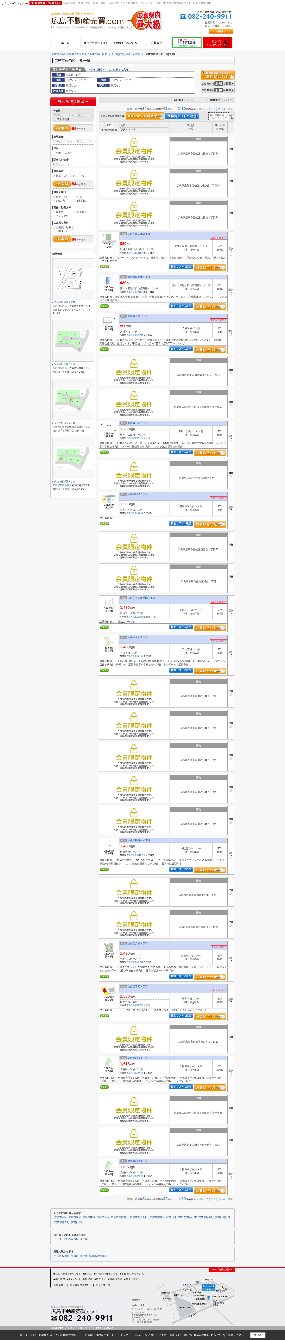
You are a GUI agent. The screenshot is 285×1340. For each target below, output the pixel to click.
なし (84, 175)
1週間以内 (82, 200)
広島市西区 (103, 1217)
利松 (141, 513)
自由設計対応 (65, 227)
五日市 (58, 1239)
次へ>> (222, 109)
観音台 (142, 855)
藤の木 (142, 253)
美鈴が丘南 (144, 616)
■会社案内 (59, 1279)
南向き (61, 231)
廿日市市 (178, 1217)
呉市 (168, 1217)
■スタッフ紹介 (132, 1279)
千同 (141, 656)
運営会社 (58, 1285)
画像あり (61, 212)
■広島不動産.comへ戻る (67, 1273)
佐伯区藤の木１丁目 (139, 277)
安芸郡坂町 (77, 1222)
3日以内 (60, 200)
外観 (109, 125)
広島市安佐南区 (120, 1217)
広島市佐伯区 (132, 253)
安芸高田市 (190, 1217)
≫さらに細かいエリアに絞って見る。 (109, 69)
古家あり (70, 152)
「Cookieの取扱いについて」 (207, 1335)
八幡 (141, 335)
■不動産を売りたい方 (132, 1273)
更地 (58, 152)
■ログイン (100, 1279)
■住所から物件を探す (106, 1273)
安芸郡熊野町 (61, 1222)
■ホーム (87, 1273)
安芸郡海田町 (222, 1217)
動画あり (82, 212)
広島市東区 (74, 1217)
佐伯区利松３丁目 (138, 494)
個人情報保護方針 (79, 1285)
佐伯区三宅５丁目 (138, 423)
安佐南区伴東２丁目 (64, 302)
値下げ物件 (63, 119)
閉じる (258, 1335)
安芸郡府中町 (205, 1217)
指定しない (62, 175)
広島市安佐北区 (139, 1217)
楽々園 (84, 1239)
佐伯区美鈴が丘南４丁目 (141, 597)
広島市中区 (60, 1217)
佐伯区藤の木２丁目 (139, 233)
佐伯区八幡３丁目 (138, 316)
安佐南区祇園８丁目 (64, 364)
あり (75, 175)
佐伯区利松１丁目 (138, 1057)
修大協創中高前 (98, 1256)
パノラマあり (63, 216)
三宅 (141, 438)
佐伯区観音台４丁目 (139, 840)
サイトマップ (103, 1285)
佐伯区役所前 (71, 1239)
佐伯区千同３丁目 (138, 986)
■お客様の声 (115, 1279)
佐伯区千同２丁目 (138, 637)
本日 (79, 196)
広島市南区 (89, 1217)
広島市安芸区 (156, 1217)
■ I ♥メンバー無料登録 (79, 1279)
